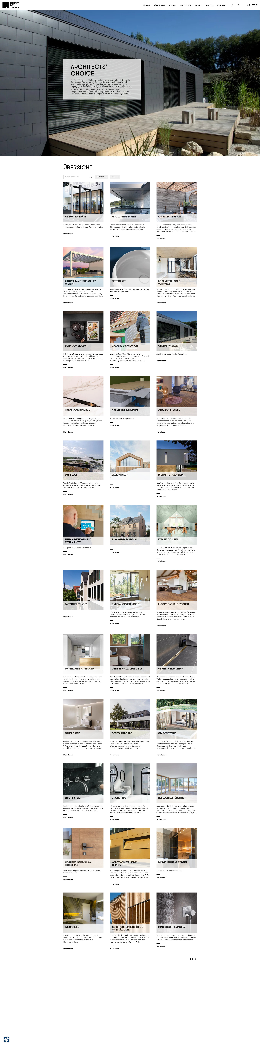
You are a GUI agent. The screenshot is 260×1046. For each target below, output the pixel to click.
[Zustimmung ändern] (6, 1039)
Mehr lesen (68, 234)
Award (198, 5)
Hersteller (185, 5)
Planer (172, 5)
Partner (221, 5)
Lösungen (159, 5)
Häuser (146, 5)
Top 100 (209, 5)
